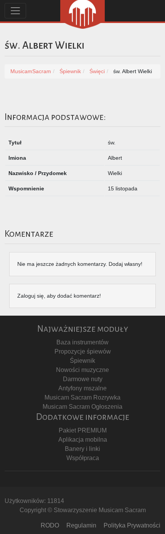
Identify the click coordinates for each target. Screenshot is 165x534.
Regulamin (81, 525)
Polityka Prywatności (132, 525)
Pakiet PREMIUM (83, 430)
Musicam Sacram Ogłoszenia (82, 406)
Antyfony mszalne (82, 388)
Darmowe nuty (82, 379)
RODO (50, 525)
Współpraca (82, 458)
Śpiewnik (82, 360)
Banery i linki (82, 449)
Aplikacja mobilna (82, 439)
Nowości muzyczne (82, 370)
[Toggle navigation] (15, 10)
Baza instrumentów (82, 342)
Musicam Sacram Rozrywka (82, 397)
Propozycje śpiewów (82, 351)
